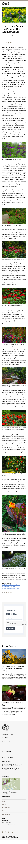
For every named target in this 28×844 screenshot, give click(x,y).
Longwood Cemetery (7, 822)
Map (25, 842)
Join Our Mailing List (6, 751)
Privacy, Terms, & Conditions (8, 824)
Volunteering (5, 820)
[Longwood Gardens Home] (7, 3)
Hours (16, 842)
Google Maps (5, 737)
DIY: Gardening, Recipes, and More (11, 585)
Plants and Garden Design (8, 586)
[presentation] (14, 656)
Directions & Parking (6, 741)
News (3, 811)
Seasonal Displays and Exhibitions (10, 588)
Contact (3, 744)
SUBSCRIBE (10, 628)
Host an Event (6, 814)
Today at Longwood (6, 842)
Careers (3, 818)
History (4, 804)
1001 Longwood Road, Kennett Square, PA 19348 (7, 733)
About (3, 801)
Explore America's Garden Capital (10, 837)
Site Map (4, 826)
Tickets (21, 842)
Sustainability (6, 808)
